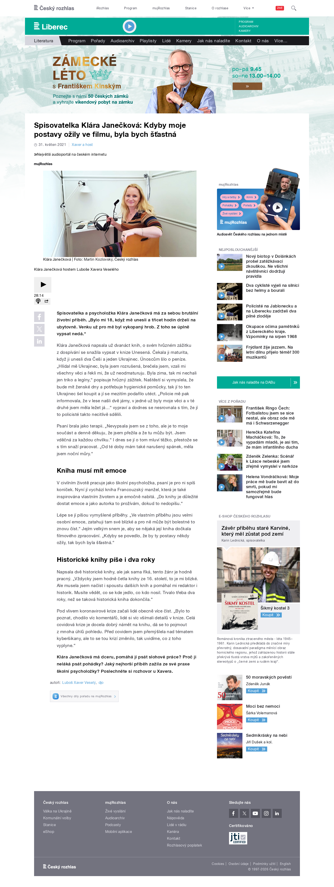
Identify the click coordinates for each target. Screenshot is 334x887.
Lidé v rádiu (177, 825)
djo (101, 682)
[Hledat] (294, 8)
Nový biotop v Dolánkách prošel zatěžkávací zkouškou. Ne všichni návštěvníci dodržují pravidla (271, 266)
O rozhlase (220, 8)
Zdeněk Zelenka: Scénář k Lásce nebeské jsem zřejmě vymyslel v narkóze (272, 461)
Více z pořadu (232, 402)
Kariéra (173, 832)
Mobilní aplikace (118, 832)
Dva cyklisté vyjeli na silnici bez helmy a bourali (272, 288)
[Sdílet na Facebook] (39, 317)
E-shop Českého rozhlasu (245, 516)
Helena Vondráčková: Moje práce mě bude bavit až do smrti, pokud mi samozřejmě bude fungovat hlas (272, 486)
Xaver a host (82, 144)
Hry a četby (229, 197)
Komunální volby (57, 818)
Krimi (250, 197)
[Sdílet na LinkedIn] (39, 341)
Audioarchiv (248, 26)
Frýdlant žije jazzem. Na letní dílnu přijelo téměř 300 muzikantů (272, 352)
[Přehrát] (42, 285)
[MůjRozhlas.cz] (43, 164)
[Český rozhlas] (54, 8)
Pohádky (227, 205)
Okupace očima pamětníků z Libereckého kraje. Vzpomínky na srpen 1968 (272, 331)
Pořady (98, 40)
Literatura (43, 40)
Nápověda (175, 818)
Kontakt (243, 40)
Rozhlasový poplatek (184, 845)
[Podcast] (38, 301)
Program (130, 8)
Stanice (191, 8)
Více (280, 40)
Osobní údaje (239, 864)
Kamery (245, 30)
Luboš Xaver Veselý (79, 682)
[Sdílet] (46, 301)
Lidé (166, 40)
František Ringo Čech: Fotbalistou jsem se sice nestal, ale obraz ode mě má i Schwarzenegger (270, 415)
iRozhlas (102, 8)
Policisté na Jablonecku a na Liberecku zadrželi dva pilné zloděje (271, 311)
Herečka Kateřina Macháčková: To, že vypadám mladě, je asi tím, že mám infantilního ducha (272, 440)
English (285, 864)
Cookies (218, 864)
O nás (263, 40)
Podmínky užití (264, 864)
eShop (48, 832)
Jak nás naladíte (213, 40)
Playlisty (148, 40)
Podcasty (113, 825)
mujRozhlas (161, 8)
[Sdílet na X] (39, 329)
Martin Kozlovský (98, 259)
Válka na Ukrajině (57, 811)
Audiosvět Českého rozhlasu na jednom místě (252, 234)
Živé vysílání (229, 213)
